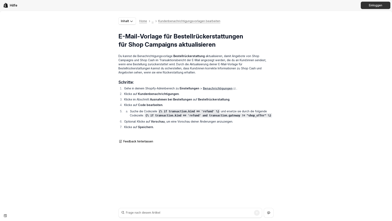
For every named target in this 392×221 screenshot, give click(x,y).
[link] (10, 5)
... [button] (153, 21)
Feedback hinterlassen (138, 141)
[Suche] (257, 213)
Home (143, 21)
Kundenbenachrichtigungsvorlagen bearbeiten (189, 21)
